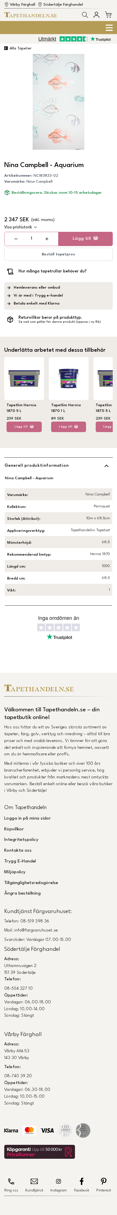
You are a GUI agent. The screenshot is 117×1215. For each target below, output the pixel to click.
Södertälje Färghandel (63, 5)
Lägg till (82, 238)
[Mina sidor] (96, 15)
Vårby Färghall (22, 5)
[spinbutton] (31, 238)
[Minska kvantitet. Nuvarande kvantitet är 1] (16, 239)
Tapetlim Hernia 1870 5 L (21, 408)
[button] (85, 15)
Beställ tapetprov (58, 254)
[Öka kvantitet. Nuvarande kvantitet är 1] (46, 239)
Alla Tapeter (21, 48)
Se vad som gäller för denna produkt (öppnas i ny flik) (59, 322)
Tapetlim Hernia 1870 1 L (66, 408)
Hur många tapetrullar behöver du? (52, 271)
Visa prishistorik (18, 227)
